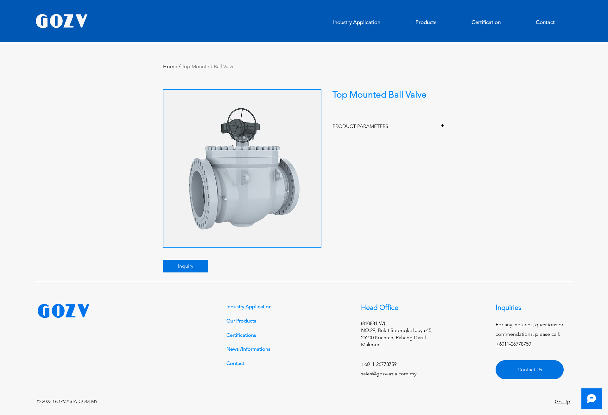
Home (170, 66)
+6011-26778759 (513, 344)
